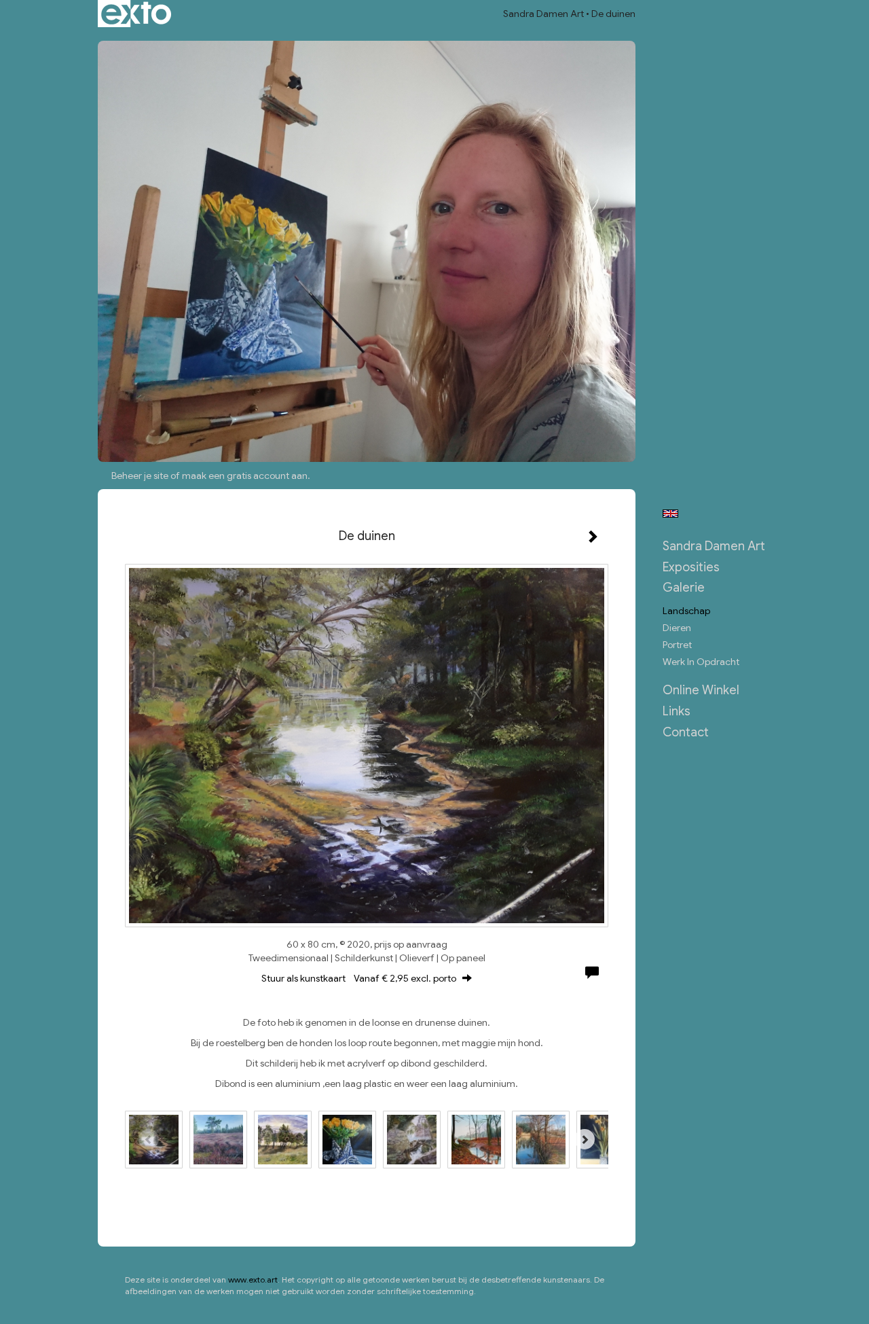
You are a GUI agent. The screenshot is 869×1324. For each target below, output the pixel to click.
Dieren (677, 628)
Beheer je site (139, 475)
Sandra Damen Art (543, 13)
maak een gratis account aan (245, 475)
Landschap (686, 611)
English (670, 513)
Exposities (691, 567)
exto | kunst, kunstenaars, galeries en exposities (136, 13)
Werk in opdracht (701, 662)
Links (676, 711)
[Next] (584, 1139)
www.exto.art (253, 1279)
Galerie (684, 587)
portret (677, 645)
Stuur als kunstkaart (358, 978)
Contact (686, 732)
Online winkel (701, 690)
